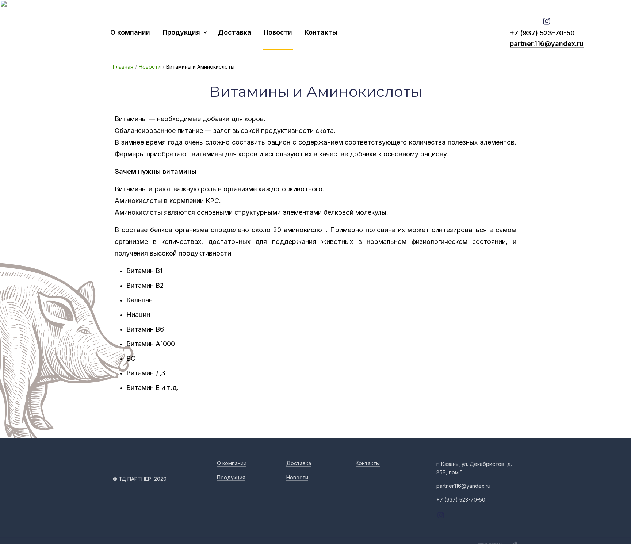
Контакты (321, 32)
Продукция (181, 32)
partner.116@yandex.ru (547, 43)
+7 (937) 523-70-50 (542, 33)
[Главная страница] (60, 32)
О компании (130, 32)
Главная (123, 67)
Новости (278, 32)
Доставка (234, 32)
